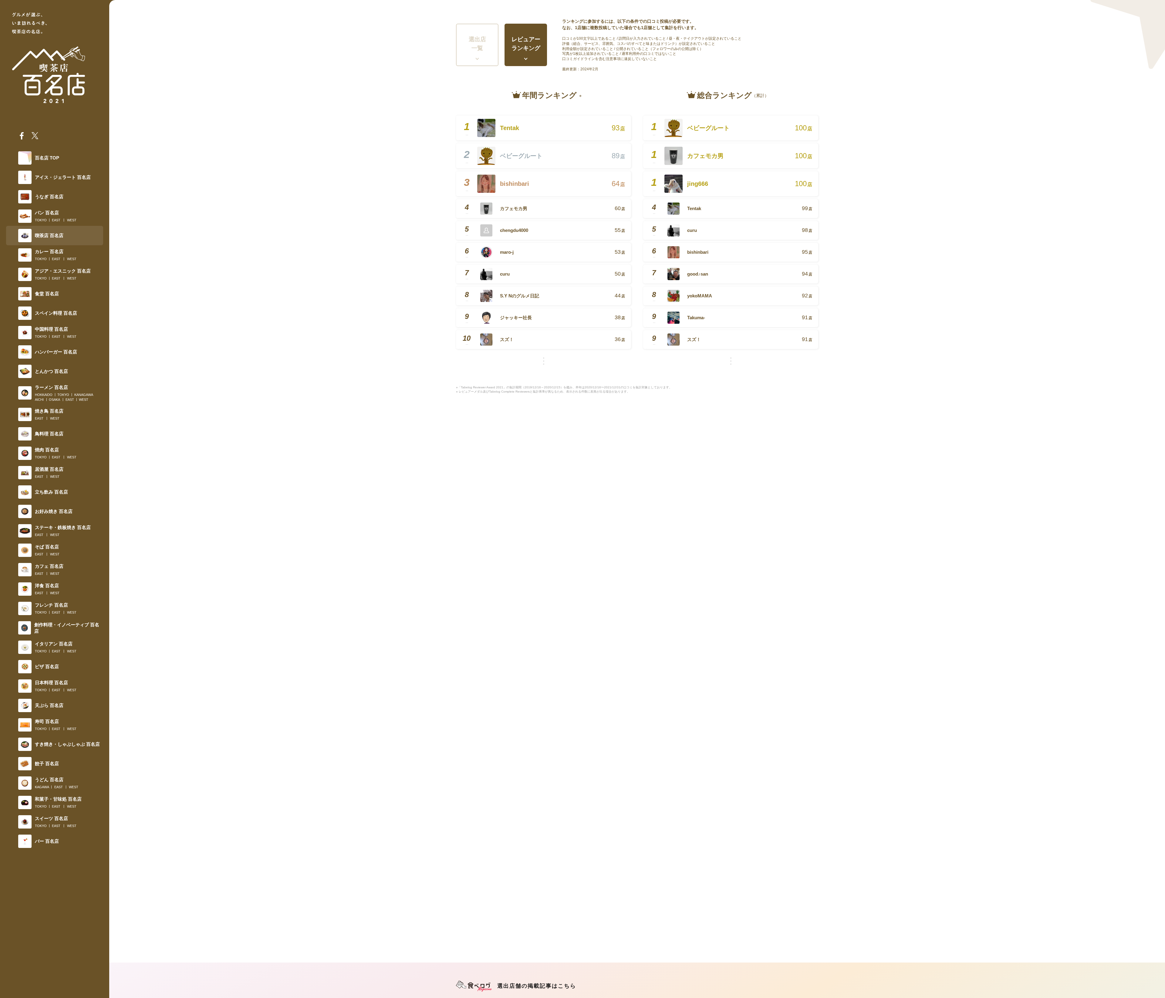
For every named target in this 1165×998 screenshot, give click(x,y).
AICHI (39, 399)
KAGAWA (42, 787)
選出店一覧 (477, 43)
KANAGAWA (83, 395)
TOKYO (41, 220)
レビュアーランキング (526, 43)
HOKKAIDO (43, 395)
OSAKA (54, 399)
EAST (56, 220)
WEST (71, 220)
